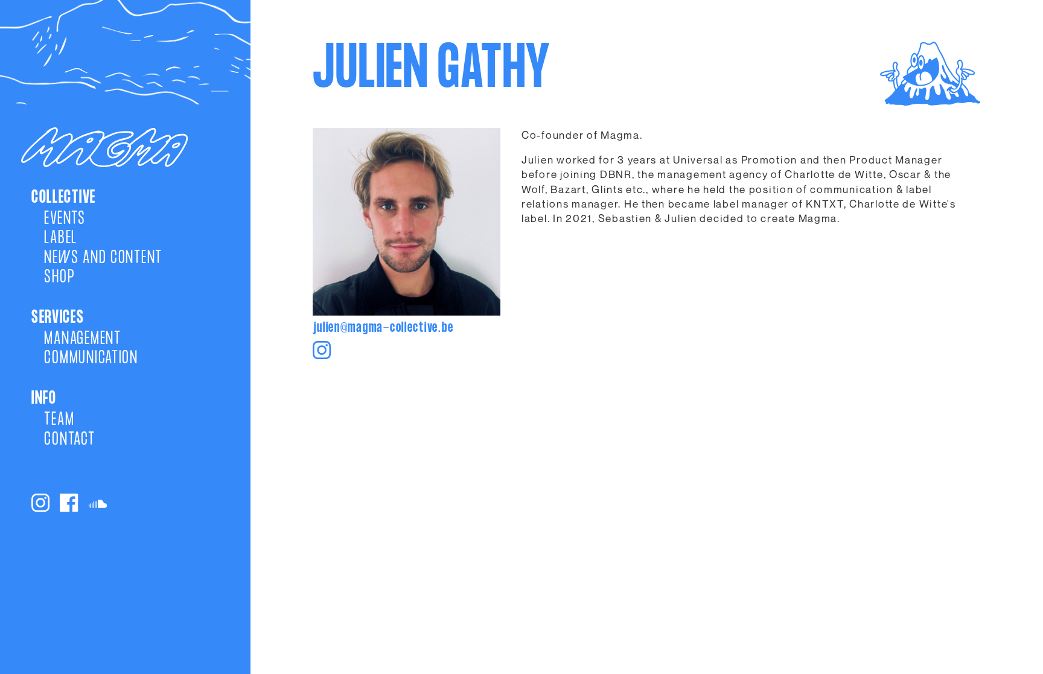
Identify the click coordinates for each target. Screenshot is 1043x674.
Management (82, 339)
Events (64, 219)
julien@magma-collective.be (383, 329)
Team (59, 420)
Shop (59, 277)
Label (60, 238)
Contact (69, 440)
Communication (91, 358)
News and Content (103, 258)
